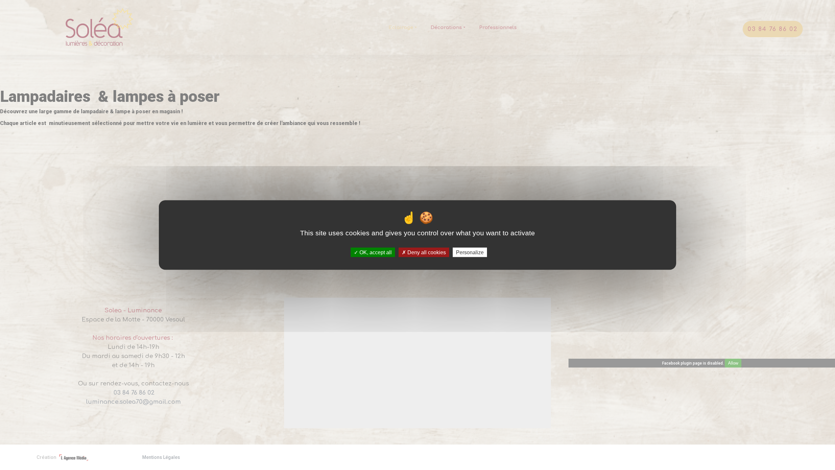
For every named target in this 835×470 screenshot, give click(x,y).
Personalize (470, 252)
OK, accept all (375, 252)
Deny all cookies (426, 252)
